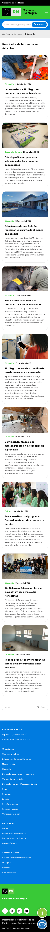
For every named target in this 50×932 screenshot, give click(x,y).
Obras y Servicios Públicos (14, 779)
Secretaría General (10, 804)
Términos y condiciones (30, 923)
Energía (5, 799)
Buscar (40, 24)
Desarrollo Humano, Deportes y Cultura (19, 784)
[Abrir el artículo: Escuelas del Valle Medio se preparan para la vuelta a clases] (25, 278)
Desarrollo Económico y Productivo (18, 774)
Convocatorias (9, 873)
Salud (4, 789)
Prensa (5, 828)
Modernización (8, 764)
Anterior (8, 707)
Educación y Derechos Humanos (16, 759)
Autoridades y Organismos (14, 833)
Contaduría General (11, 814)
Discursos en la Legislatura (14, 838)
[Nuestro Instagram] (19, 911)
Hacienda (6, 769)
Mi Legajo (6, 863)
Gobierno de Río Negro (12, 34)
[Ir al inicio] (20, 12)
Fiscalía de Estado (10, 809)
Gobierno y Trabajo (10, 754)
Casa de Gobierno (10, 843)
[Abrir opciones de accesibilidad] (42, 913)
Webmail (6, 868)
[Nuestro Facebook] (5, 911)
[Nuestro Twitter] (12, 911)
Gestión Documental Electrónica (16, 858)
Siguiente (41, 707)
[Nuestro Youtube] (26, 911)
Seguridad (7, 794)
